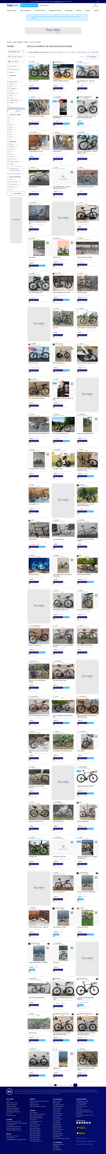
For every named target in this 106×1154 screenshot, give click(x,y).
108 (70, 1085)
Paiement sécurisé (34, 1104)
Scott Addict (56, 1148)
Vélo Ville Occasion (34, 1126)
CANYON (14, 93)
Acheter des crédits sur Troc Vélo (38, 1106)
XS (12, 134)
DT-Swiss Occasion (58, 1113)
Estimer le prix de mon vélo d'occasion (39, 1101)
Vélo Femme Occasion (35, 1132)
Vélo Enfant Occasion (35, 1130)
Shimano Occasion (57, 1133)
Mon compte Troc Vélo (12, 1103)
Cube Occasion (56, 1112)
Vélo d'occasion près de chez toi (37, 1114)
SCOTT (13, 91)
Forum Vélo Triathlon (81, 1106)
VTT (12, 151)
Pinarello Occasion (57, 1126)
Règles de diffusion (11, 1106)
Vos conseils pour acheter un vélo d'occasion (84, 1112)
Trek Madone (56, 1146)
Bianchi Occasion (57, 1101)
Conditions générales (11, 1104)
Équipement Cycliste (55, 10)
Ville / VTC (14, 159)
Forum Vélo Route (80, 1104)
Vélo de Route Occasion (35, 1116)
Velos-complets (18, 42)
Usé (12, 189)
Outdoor (87, 10)
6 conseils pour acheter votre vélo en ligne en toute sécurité (16, 1123)
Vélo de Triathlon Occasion (36, 1118)
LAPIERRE (14, 89)
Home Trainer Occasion (35, 1141)
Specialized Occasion (58, 1135)
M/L (13, 132)
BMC (13, 96)
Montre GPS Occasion (35, 1128)
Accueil (9, 42)
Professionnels (16, 69)
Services (96, 10)
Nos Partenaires (10, 1138)
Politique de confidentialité (13, 1108)
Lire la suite (94, 52)
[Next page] (75, 1085)
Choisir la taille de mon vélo (13, 1128)
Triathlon (14, 147)
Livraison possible (17, 174)
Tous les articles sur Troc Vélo (13, 1121)
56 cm (13, 127)
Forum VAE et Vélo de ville (83, 1110)
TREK (13, 86)
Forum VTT (79, 1108)
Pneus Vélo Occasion (35, 1135)
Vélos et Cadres (11, 10)
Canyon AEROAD (57, 1150)
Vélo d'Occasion (34, 1112)
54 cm (13, 124)
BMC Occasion (56, 1103)
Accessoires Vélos (40, 10)
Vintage (13, 164)
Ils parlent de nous (11, 1115)
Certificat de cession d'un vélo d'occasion (16, 1139)
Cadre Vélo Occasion (35, 1137)
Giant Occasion (56, 1117)
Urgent (13, 72)
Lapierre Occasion (57, 1119)
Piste (12, 154)
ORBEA (14, 103)
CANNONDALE (16, 100)
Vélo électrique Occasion (36, 1121)
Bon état (14, 187)
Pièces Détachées (25, 10)
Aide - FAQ (9, 1113)
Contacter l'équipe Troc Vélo (13, 1112)
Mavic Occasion (57, 1122)
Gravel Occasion (34, 1123)
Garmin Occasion (57, 1115)
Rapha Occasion (57, 1128)
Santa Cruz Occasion (58, 1129)
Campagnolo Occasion (58, 1104)
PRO (13, 129)
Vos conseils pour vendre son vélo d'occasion (84, 1115)
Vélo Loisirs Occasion (35, 1125)
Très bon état (16, 184)
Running (78, 10)
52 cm (13, 137)
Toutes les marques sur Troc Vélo (61, 1138)
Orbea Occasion (57, 1124)
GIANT (13, 84)
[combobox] (16, 61)
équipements (58, 1)
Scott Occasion (56, 1131)
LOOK (13, 98)
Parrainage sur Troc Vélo (82, 1101)
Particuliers (15, 66)
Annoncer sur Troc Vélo (12, 1136)
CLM (13, 149)
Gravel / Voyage (16, 161)
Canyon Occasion (57, 1108)
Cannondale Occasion (58, 1106)
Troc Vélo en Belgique (81, 1103)
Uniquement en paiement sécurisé (17, 169)
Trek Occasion (56, 1136)
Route (26, 42)
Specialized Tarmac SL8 (58, 1144)
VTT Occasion (33, 1119)
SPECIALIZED (15, 82)
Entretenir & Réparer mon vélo (13, 1130)
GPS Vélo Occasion (34, 1139)
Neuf (13, 179)
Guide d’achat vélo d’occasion (13, 1126)
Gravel (13, 156)
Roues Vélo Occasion (35, 1134)
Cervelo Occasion (57, 1110)
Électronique (69, 10)
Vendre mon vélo (34, 1103)
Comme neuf (15, 182)
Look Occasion (56, 1120)
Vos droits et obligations (12, 1110)
